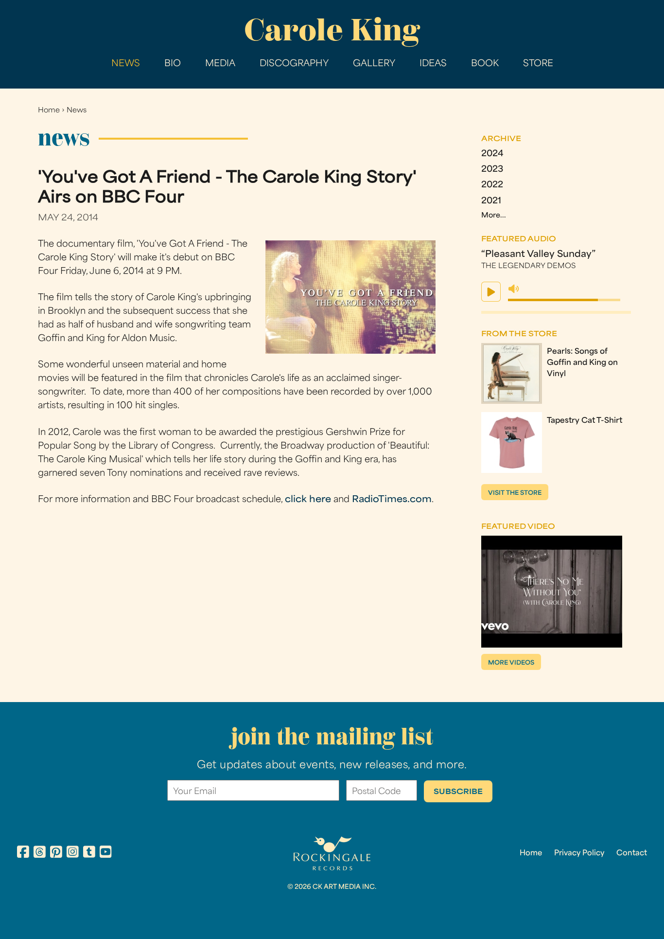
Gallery (374, 64)
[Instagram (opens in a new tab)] (73, 853)
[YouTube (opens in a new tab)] (106, 853)
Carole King (332, 29)
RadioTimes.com (392, 500)
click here (308, 500)
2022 (492, 185)
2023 (492, 169)
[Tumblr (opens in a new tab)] (89, 853)
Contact (631, 853)
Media (220, 64)
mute (514, 289)
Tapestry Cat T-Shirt (584, 421)
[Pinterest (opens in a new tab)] (56, 853)
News (125, 64)
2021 (491, 201)
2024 (492, 154)
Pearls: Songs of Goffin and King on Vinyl (582, 363)
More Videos (511, 663)
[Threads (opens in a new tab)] (40, 853)
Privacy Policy (579, 853)
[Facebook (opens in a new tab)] (23, 853)
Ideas (433, 64)
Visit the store (515, 493)
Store (538, 64)
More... (493, 215)
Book (485, 64)
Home (49, 110)
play (491, 292)
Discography (294, 64)
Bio (172, 64)
